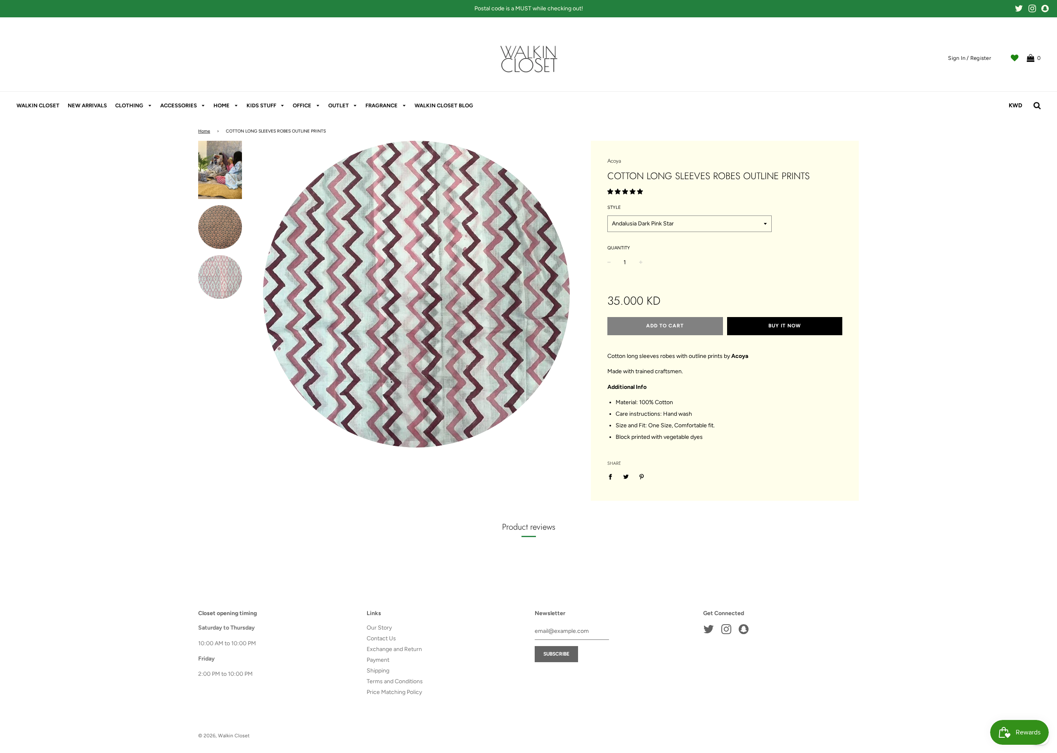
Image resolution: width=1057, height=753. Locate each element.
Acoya (614, 161)
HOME (222, 105)
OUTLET (339, 105)
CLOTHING (130, 105)
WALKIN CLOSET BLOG (444, 105)
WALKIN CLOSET (38, 105)
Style (614, 207)
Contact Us (381, 638)
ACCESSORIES (179, 105)
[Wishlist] (1015, 58)
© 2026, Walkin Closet (224, 736)
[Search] (1036, 105)
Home (204, 131)
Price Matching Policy (394, 692)
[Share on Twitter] (626, 476)
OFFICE (303, 105)
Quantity (618, 248)
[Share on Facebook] (612, 476)
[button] (625, 191)
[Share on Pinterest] (641, 476)
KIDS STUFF (261, 105)
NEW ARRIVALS (87, 105)
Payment (378, 659)
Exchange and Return (394, 649)
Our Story (379, 627)
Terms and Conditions (395, 681)
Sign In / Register (969, 58)
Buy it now (784, 326)
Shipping (378, 670)
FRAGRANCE (382, 105)
